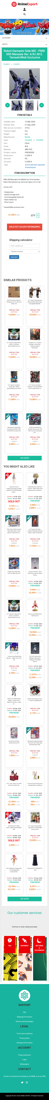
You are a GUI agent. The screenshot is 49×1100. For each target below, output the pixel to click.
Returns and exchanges (24, 1021)
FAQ (24, 1012)
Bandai (27, 137)
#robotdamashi (31, 165)
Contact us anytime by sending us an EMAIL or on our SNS (25, 1076)
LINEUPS (5, 44)
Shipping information (24, 1017)
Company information (24, 1043)
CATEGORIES (6, 38)
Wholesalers (24, 1064)
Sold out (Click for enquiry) (24, 227)
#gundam (41, 165)
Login (24, 1059)
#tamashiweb (30, 167)
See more (24, 458)
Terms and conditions (25, 1033)
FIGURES (7, 64)
